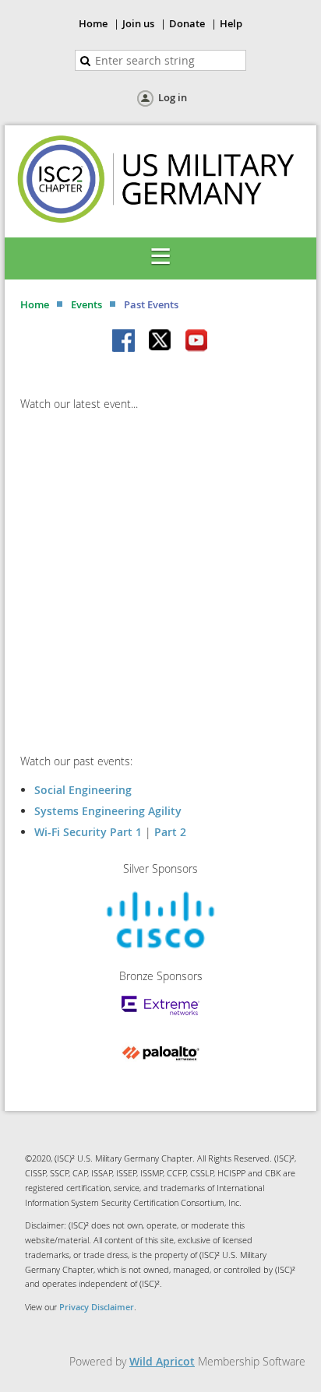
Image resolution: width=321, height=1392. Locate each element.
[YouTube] (196, 341)
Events (86, 304)
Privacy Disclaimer (96, 1307)
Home (93, 23)
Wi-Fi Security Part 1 (88, 831)
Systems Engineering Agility (108, 810)
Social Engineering (83, 789)
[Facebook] (124, 341)
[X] (160, 341)
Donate (187, 23)
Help (231, 23)
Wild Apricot (162, 1361)
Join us (138, 23)
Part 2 (170, 831)
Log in (172, 97)
